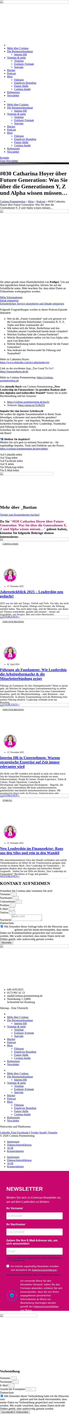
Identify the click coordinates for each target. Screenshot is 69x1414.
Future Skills (21, 85)
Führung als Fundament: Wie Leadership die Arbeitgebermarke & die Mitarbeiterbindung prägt (33, 674)
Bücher (11, 70)
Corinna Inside (22, 89)
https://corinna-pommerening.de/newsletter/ (24, 448)
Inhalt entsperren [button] (9, 300)
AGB (10, 1147)
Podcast (11, 73)
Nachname (6, 897)
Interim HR (20, 54)
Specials (18, 67)
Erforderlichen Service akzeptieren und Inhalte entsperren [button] (32, 303)
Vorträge (19, 60)
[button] (34, 454)
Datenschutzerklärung (19, 1144)
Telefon (4, 912)
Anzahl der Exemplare (13, 1389)
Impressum (13, 1141)
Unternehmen (8, 901)
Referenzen (13, 92)
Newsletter (13, 95)
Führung (19, 79)
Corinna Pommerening (12, 201)
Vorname (5, 894)
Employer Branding (25, 82)
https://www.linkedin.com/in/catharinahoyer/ (25, 362)
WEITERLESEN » (9, 876)
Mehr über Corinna (17, 48)
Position (5, 905)
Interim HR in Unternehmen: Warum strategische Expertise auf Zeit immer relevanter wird (30, 762)
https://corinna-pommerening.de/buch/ (28, 401)
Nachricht (6, 919)
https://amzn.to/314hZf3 (31, 405)
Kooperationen (15, 1151)
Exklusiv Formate (24, 63)
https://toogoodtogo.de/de (14, 371)
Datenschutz (7, 923)
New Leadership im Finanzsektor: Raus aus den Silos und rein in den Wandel (31, 850)
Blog (10, 76)
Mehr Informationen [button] (11, 297)
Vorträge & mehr (16, 57)
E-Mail (4, 908)
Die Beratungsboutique (20, 51)
